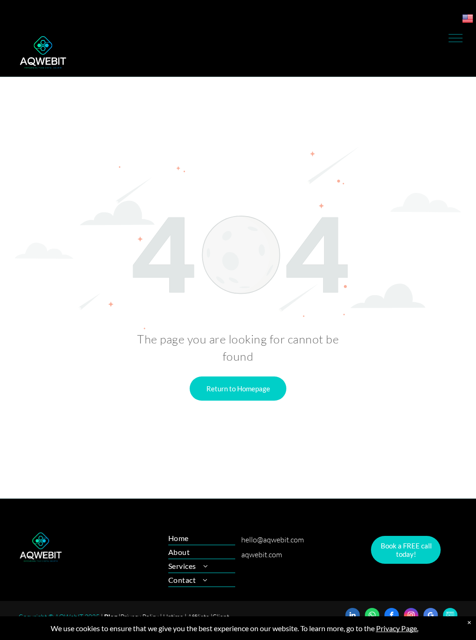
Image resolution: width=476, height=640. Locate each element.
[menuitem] (201, 538)
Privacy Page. (397, 628)
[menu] (455, 38)
